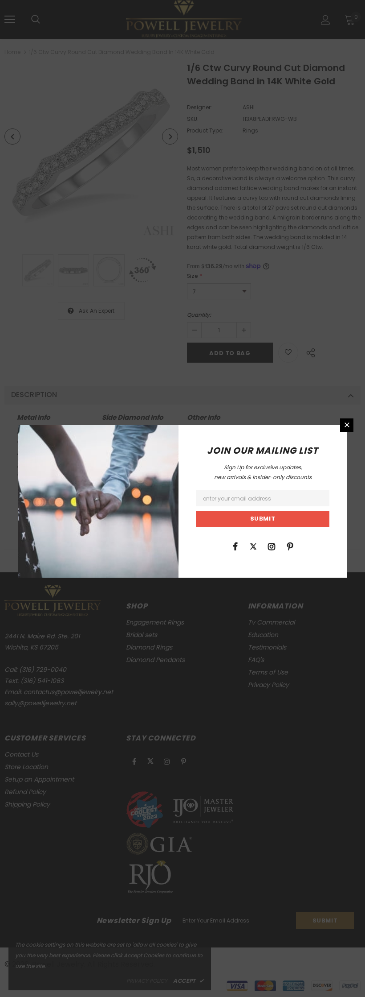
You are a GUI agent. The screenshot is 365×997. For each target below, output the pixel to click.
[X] (253, 546)
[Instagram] (271, 546)
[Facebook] (235, 546)
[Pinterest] (289, 546)
